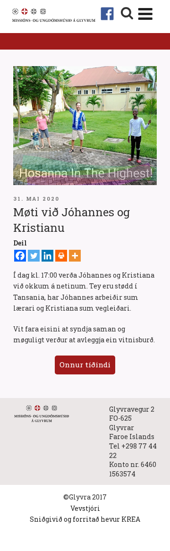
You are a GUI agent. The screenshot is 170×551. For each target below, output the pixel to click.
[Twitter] (34, 256)
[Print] (61, 256)
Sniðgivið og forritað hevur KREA (85, 519)
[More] (75, 256)
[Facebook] (20, 256)
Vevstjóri (85, 508)
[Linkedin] (47, 256)
